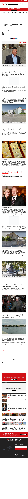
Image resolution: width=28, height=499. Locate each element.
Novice (4, 12)
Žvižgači (24, 12)
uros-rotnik (14, 356)
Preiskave (19, 12)
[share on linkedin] (16, 38)
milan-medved (14, 359)
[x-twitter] (17, 454)
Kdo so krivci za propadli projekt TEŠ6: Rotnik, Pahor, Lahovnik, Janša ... (12, 176)
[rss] (16, 455)
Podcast (8, 12)
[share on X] (12, 38)
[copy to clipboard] (18, 38)
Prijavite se (21, 449)
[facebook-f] (15, 454)
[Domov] (1, 13)
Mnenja (15, 12)
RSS (5, 0)
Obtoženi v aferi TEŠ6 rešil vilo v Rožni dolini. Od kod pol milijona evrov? (12, 284)
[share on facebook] (10, 38)
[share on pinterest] (14, 38)
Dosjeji (12, 12)
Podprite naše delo (14, 379)
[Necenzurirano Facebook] (1, 0)
